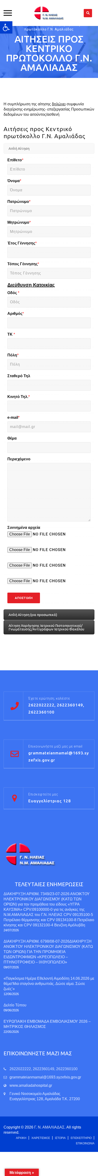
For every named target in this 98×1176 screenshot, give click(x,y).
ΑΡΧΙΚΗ (21, 1138)
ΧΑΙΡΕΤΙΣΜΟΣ (40, 1138)
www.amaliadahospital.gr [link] (31, 1085)
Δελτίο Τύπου (15, 1005)
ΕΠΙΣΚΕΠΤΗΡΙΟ (81, 1138)
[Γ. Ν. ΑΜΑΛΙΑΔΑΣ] (49, 13)
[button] (6, 27)
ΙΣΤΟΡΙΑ (60, 1138)
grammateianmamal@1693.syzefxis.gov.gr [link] (45, 1077)
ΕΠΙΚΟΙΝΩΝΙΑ (85, 1143)
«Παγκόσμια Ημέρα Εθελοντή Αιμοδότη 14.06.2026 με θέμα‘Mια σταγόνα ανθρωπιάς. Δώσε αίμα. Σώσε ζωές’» (49, 983)
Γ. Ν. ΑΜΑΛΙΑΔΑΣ (49, 1127)
